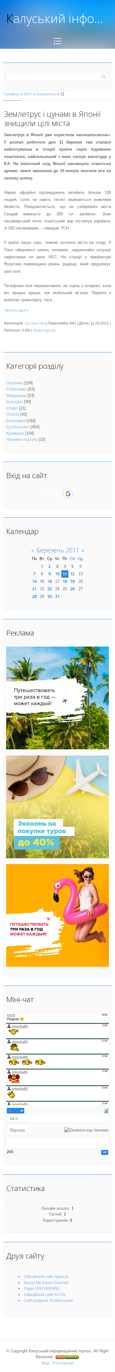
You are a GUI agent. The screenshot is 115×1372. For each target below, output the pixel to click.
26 (72, 588)
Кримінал (15, 433)
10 (57, 573)
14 (34, 581)
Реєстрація (63, 1363)
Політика (14, 383)
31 (57, 596)
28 (34, 596)
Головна (11, 94)
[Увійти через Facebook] (57, 493)
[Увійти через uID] (47, 493)
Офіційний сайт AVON (44, 1294)
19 (72, 581)
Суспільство (34, 323)
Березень (46, 94)
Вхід (45, 1363)
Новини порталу (21, 439)
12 (72, 573)
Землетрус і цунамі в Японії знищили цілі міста (52, 118)
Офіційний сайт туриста (46, 1276)
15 (42, 581)
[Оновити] (106, 1110)
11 (65, 574)
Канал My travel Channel (46, 1282)
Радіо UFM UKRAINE (41, 1288)
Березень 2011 (57, 550)
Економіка (15, 420)
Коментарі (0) (44, 330)
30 (50, 596)
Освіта (12, 414)
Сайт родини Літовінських (48, 1300)
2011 (28, 94)
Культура (14, 401)
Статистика (16, 389)
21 (34, 588)
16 (50, 581)
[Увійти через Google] (68, 494)
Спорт (12, 408)
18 (65, 581)
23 (50, 588)
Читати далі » (16, 310)
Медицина (16, 395)
